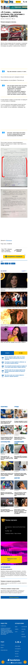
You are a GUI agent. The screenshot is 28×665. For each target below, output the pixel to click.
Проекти (2, 645)
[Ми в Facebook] (18, 642)
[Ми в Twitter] (20, 642)
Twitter (2, 250)
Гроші (16, 407)
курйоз (6, 263)
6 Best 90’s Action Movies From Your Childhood (13, 325)
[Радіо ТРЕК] (7, 1)
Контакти (17, 651)
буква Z (13, 263)
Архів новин (17, 646)
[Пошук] (24, 2)
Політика (4, 407)
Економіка (23, 636)
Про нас (16, 653)
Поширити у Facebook (16, 256)
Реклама (17, 656)
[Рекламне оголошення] (14, 7)
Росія (2, 263)
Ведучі (2, 647)
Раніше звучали (4, 650)
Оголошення (5, 567)
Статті (16, 631)
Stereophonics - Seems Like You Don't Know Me (15, 527)
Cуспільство (5, 442)
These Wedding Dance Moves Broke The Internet (13, 307)
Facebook (7, 250)
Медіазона (9, 240)
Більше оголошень (14, 597)
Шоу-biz (17, 478)
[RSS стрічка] (16, 642)
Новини (16, 629)
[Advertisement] (14, 58)
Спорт (3, 478)
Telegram (10, 249)
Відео (16, 626)
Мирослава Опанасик (19, 250)
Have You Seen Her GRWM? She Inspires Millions (13, 342)
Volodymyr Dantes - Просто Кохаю (13, 533)
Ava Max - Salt (8, 531)
